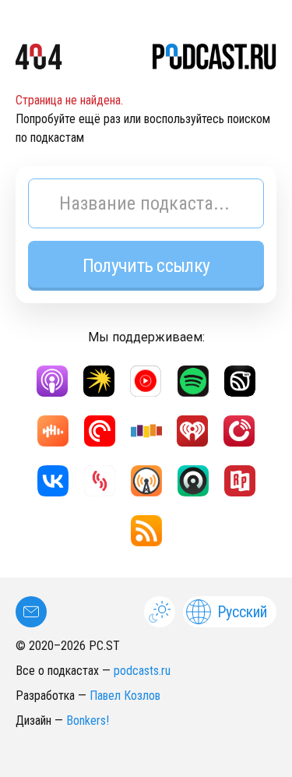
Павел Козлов (125, 695)
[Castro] (193, 480)
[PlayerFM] (239, 431)
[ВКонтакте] (53, 480)
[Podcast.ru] (215, 59)
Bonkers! (87, 720)
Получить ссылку (146, 266)
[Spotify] (193, 381)
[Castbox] (53, 431)
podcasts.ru (142, 670)
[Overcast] (146, 480)
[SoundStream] (99, 480)
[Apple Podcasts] (52, 381)
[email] (31, 611)
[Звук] (239, 381)
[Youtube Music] (145, 381)
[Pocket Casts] (99, 431)
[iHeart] (192, 431)
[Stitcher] (146, 431)
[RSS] (146, 530)
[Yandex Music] (98, 381)
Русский (242, 611)
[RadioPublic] (239, 480)
